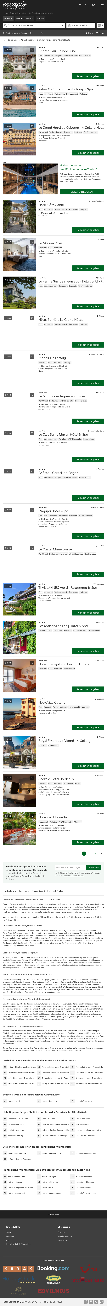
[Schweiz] (88, 1279)
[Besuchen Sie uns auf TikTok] (102, 1302)
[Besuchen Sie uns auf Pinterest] (96, 1302)
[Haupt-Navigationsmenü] (102, 5)
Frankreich (14, 13)
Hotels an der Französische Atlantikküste (37, 13)
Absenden (94, 867)
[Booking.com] (53, 1268)
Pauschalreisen (27, 18)
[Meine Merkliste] (80, 5)
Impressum (62, 1240)
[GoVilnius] (53, 1290)
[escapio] (15, 5)
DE (93, 5)
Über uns (61, 1232)
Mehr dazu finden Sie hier (74, 875)
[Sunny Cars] (53, 1279)
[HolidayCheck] (19, 1279)
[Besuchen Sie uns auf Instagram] (91, 1302)
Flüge (41, 18)
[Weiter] (101, 853)
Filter (101, 33)
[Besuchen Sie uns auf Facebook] (86, 1302)
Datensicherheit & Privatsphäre (18, 1244)
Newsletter (10, 1236)
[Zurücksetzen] (62, 25)
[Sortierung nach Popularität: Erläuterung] (41, 33)
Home (5, 13)
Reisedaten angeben (88, 76)
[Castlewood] (19, 1291)
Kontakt (9, 1232)
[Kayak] (19, 1269)
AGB (7, 1240)
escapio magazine (65, 1236)
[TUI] (88, 1268)
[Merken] (32, 50)
